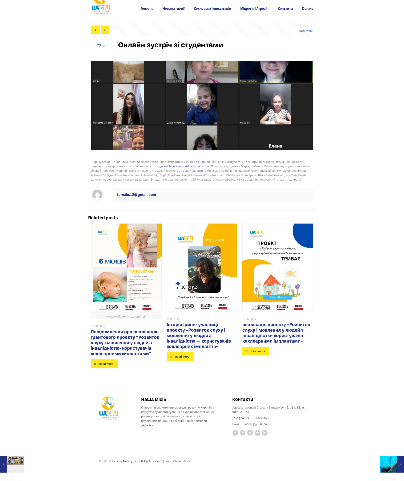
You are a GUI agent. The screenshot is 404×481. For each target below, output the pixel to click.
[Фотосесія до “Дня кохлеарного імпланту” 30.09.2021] (12, 464)
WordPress (185, 461)
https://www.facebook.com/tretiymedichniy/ (181, 166)
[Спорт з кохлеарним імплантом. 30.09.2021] (392, 464)
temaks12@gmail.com (136, 194)
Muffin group (130, 461)
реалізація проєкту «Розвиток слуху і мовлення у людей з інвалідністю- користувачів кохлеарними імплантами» (276, 333)
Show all (307, 31)
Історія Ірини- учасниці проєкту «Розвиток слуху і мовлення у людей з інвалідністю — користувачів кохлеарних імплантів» (199, 335)
